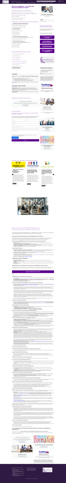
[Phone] (63, 1)
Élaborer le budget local (17, 28)
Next (53, 174)
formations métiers (40, 252)
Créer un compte (45, 2)
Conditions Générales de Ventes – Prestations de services (18, 472)
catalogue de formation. (29, 256)
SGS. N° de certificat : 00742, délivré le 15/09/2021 (29, 284)
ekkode (39, 478)
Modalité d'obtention (16, 67)
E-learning (38, 2)
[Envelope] (59, 1)
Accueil (13, 2)
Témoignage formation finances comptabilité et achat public (32, 169)
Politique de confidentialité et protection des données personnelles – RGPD (18, 475)
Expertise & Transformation (20, 2)
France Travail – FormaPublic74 (31, 470)
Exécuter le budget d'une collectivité (19, 41)
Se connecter (51, 2)
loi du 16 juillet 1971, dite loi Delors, (41, 302)
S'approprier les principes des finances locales (20, 23)
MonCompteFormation (17, 298)
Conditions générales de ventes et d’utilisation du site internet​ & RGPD (18, 470)
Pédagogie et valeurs (47, 148)
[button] (25, 54)
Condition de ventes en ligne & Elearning (17, 471)
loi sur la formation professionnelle (25, 277)
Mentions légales (14, 474)
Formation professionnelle (31, 2)
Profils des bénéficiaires (17, 57)
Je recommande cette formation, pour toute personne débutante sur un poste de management (18, 171)
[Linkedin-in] (61, 1)
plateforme (18, 341)
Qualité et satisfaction (16, 64)
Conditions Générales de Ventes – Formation (18, 473)
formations (35, 249)
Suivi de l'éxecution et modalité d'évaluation (20, 61)
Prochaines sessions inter (22, 456)
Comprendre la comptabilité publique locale (20, 36)
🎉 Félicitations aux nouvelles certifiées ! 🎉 (32, 171)
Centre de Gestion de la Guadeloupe (31, 469)
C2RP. (24, 404)
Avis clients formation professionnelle (17, 168)
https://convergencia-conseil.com (47, 73)
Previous (12, 174)
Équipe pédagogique (16, 59)
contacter (21, 426)
